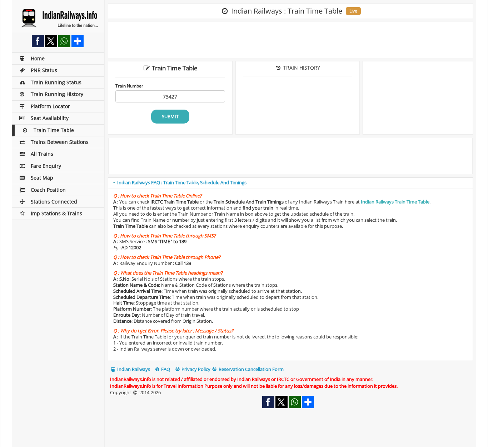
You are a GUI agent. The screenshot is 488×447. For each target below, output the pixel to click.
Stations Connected (54, 201)
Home (38, 58)
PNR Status (44, 70)
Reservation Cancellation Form (251, 369)
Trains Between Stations (60, 142)
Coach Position (48, 189)
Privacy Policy (195, 369)
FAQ (165, 369)
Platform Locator (50, 106)
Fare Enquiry (46, 165)
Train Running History (57, 94)
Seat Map (42, 177)
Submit (170, 116)
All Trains (42, 153)
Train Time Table (54, 130)
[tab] (290, 183)
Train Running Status (56, 82)
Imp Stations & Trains (56, 213)
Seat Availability (50, 118)
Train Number (129, 86)
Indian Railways (133, 369)
